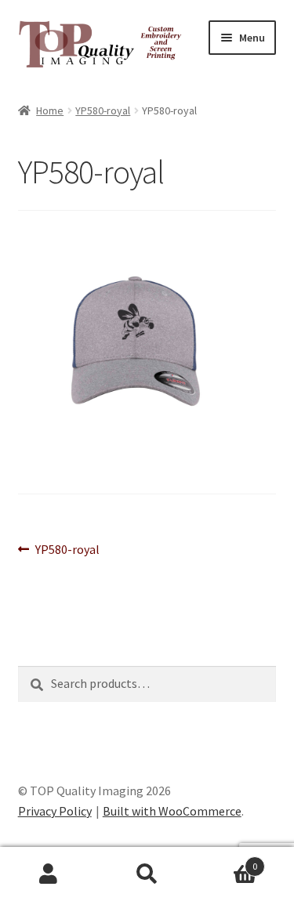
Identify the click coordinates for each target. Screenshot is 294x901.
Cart (226, 860)
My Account (49, 874)
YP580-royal (102, 110)
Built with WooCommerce (172, 811)
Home (50, 110)
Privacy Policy (55, 811)
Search (147, 874)
